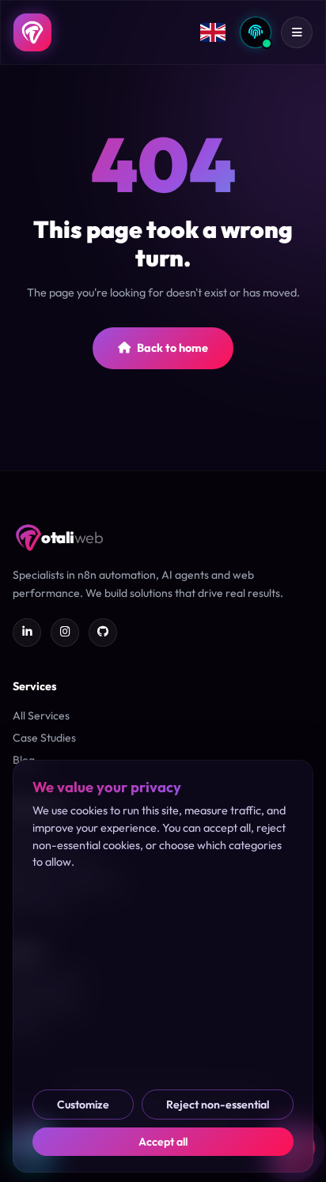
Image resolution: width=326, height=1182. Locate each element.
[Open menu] (297, 32)
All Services (41, 715)
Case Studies (44, 738)
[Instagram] (65, 632)
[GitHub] (103, 632)
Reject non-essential (217, 1104)
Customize (83, 1104)
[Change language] (212, 32)
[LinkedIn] (27, 632)
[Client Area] (255, 32)
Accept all (163, 1142)
